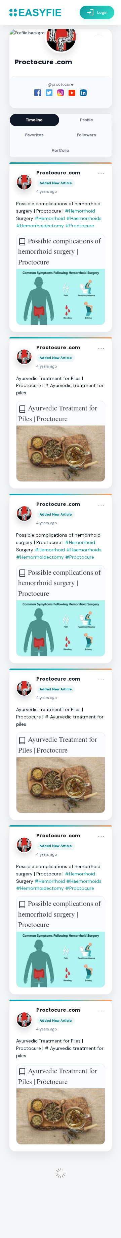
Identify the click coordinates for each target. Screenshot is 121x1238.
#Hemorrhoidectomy (40, 226)
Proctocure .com (58, 172)
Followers (86, 135)
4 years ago (46, 191)
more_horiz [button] (101, 174)
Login (97, 12)
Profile (86, 120)
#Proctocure (79, 226)
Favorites (34, 135)
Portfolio (60, 150)
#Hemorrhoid (80, 211)
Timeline (34, 120)
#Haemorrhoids (84, 218)
